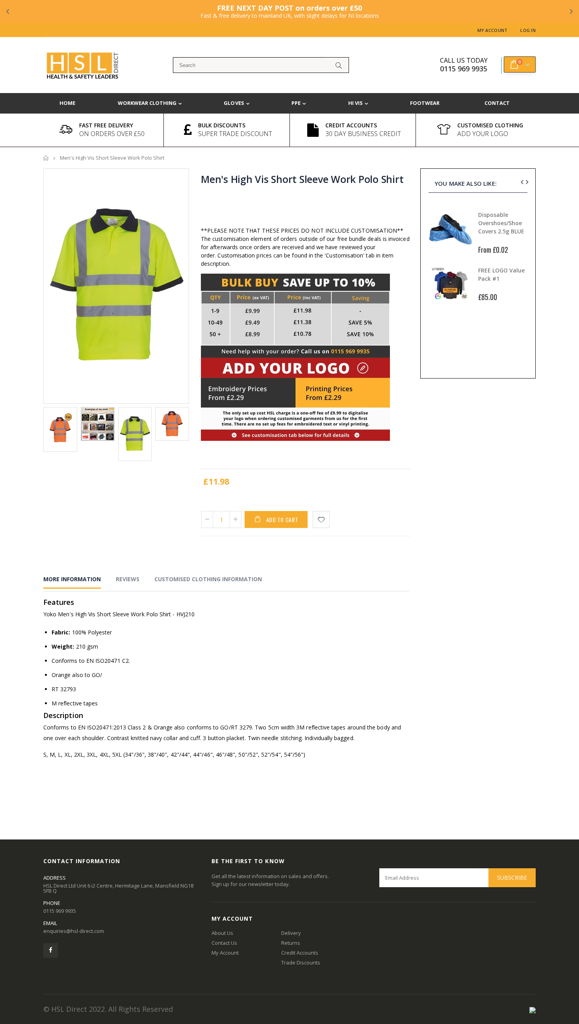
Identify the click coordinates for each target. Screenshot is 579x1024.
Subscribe (512, 877)
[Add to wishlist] (321, 519)
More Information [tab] (72, 579)
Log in (528, 30)
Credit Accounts (299, 952)
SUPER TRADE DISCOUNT (235, 133)
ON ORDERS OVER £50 (112, 133)
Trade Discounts (300, 962)
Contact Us (224, 942)
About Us (222, 932)
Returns (290, 942)
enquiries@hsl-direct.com (73, 930)
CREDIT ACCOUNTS (351, 125)
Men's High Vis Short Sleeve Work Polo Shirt (302, 179)
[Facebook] (50, 950)
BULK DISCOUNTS (221, 125)
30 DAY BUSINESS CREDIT (363, 133)
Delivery (291, 932)
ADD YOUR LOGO (482, 133)
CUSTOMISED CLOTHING (490, 125)
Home (46, 157)
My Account (492, 30)
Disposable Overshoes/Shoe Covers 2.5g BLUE (501, 223)
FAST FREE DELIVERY (106, 125)
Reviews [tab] (127, 579)
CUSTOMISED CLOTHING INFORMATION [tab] (208, 579)
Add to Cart (282, 519)
